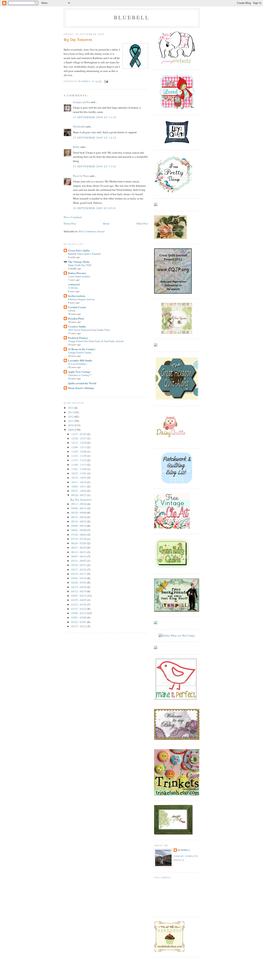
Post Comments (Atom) (92, 231)
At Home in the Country (82, 349)
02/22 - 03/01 (79, 622)
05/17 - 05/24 (79, 569)
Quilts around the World (82, 383)
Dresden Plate (76, 318)
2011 (71, 421)
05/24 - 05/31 (79, 565)
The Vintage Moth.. (79, 262)
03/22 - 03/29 (79, 604)
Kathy (76, 147)
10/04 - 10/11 (79, 486)
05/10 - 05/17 (79, 574)
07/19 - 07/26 (79, 539)
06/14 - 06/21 (79, 552)
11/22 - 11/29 (79, 456)
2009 (71, 430)
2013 (71, 412)
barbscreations (76, 296)
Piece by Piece (81, 176)
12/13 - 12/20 (79, 442)
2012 (71, 416)
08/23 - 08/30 (79, 517)
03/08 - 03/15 (79, 613)
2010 (71, 425)
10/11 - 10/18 (79, 482)
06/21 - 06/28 (79, 547)
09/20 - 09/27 (79, 495)
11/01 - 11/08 (79, 469)
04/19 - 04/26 (79, 587)
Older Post (142, 223)
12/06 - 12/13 (79, 447)
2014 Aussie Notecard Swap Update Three (89, 329)
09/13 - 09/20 (79, 504)
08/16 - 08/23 (79, 521)
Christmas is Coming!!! (79, 375)
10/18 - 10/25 (79, 477)
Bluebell (184, 850)
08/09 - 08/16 (79, 526)
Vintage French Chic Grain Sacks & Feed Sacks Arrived (95, 341)
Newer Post (70, 223)
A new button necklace (79, 276)
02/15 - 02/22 (79, 626)
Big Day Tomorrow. (81, 499)
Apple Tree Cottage (79, 372)
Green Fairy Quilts (79, 250)
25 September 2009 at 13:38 (95, 117)
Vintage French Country (80, 352)
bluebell (132, 17)
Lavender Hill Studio (80, 360)
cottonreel (74, 284)
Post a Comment (73, 217)
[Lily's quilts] (177, 144)
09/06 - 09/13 (79, 508)
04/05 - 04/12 (79, 595)
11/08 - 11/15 (79, 464)
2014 (71, 408)
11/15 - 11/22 (79, 460)
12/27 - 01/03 (79, 434)
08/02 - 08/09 (79, 530)
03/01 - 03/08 (79, 617)
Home (106, 223)
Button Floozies (77, 273)
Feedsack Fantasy (78, 338)
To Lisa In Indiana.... (78, 363)
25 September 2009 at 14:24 (95, 137)
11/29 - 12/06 (79, 451)
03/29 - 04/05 (79, 600)
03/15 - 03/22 (79, 609)
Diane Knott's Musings (81, 388)
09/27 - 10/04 (79, 491)
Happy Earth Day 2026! (80, 265)
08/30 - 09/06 (79, 512)
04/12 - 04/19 (79, 591)
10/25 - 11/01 (79, 473)
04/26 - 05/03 (79, 582)
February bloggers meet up (81, 299)
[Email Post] (106, 81)
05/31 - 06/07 (79, 561)
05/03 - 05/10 (79, 578)
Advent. (72, 310)
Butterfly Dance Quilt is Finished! (84, 253)
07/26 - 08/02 (79, 534)
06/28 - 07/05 (79, 543)
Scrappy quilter (81, 102)
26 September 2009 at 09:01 (95, 208)
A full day (73, 287)
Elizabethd (79, 126)
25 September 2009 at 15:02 (95, 166)
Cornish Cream (77, 307)
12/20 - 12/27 (79, 438)
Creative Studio (77, 326)
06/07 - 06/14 (79, 556)
